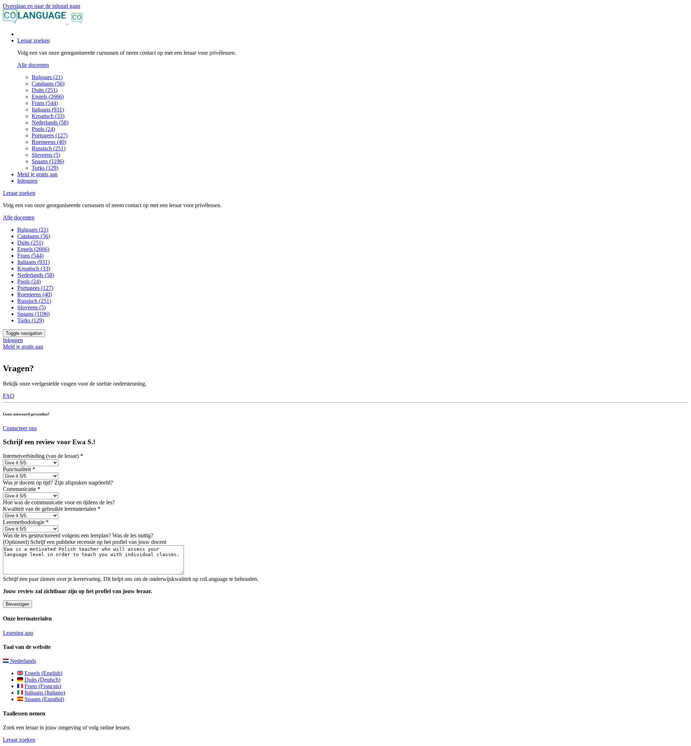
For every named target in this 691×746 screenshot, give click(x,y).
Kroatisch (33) (48, 116)
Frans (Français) (42, 686)
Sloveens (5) (46, 155)
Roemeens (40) (49, 142)
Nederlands (22, 661)
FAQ (8, 396)
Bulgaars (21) (47, 77)
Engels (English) (43, 673)
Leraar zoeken (19, 740)
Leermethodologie (26, 522)
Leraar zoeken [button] (33, 40)
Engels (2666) (48, 97)
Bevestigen (17, 604)
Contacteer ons (20, 428)
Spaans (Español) (44, 699)
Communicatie (21, 489)
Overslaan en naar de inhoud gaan (41, 6)
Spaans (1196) (48, 161)
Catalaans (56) (48, 84)
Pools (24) (43, 129)
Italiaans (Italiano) (44, 693)
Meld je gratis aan (37, 174)
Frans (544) (45, 103)
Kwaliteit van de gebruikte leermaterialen (51, 509)
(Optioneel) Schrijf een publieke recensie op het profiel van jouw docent (84, 542)
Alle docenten (33, 65)
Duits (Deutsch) (42, 680)
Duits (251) (45, 90)
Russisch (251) (49, 148)
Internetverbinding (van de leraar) (43, 456)
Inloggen (27, 181)
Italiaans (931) (48, 109)
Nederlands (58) (50, 122)
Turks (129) (45, 168)
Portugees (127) (50, 135)
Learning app (18, 633)
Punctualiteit (19, 469)
